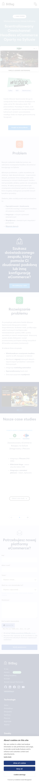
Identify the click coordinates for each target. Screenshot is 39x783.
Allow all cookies (19, 763)
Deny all (19, 769)
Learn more (7, 757)
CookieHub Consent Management (23, 779)
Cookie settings (19, 775)
